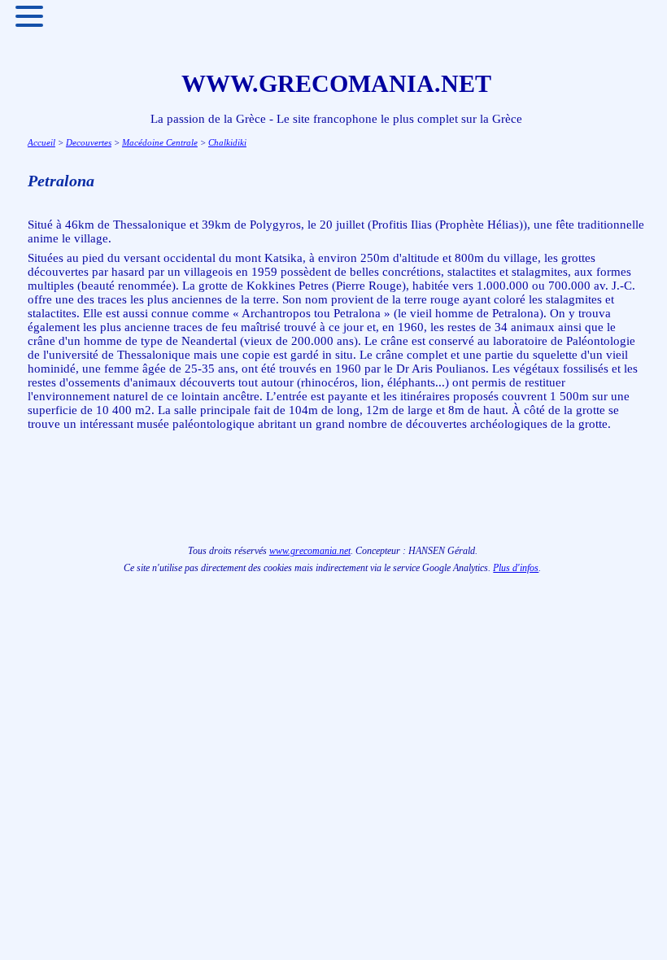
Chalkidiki (227, 142)
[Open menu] (29, 16)
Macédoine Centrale (160, 142)
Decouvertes (88, 142)
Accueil (41, 142)
